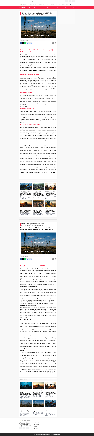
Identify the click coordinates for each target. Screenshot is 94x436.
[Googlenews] (74, 1)
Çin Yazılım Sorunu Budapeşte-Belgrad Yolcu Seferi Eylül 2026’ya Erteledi (25, 393)
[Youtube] (70, 1)
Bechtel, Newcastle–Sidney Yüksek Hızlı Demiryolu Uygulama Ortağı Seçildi (40, 7)
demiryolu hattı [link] (43, 132)
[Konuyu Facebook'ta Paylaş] (21, 43)
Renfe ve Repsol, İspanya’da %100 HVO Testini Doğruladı (50, 211)
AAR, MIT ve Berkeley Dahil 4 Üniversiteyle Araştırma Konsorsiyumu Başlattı (25, 211)
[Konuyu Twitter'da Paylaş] (23, 43)
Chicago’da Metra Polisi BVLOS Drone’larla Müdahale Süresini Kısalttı (50, 194)
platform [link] (32, 295)
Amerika (46, 191)
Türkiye (41, 191)
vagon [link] (32, 84)
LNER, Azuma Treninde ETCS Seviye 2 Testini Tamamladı (38, 411)
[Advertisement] (66, 17)
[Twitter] (67, 1)
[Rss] (72, 1)
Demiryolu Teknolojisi (28, 14)
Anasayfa (22, 14)
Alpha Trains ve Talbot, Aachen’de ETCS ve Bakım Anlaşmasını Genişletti (37, 211)
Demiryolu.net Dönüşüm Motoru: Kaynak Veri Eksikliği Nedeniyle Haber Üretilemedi (38, 194)
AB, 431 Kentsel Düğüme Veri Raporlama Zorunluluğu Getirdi (25, 411)
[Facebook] (66, 1)
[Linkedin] (69, 1)
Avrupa (21, 191)
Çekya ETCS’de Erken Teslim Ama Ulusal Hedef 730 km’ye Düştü (25, 194)
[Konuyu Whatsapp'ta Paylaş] (25, 43)
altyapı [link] (55, 62)
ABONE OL (30, 43)
